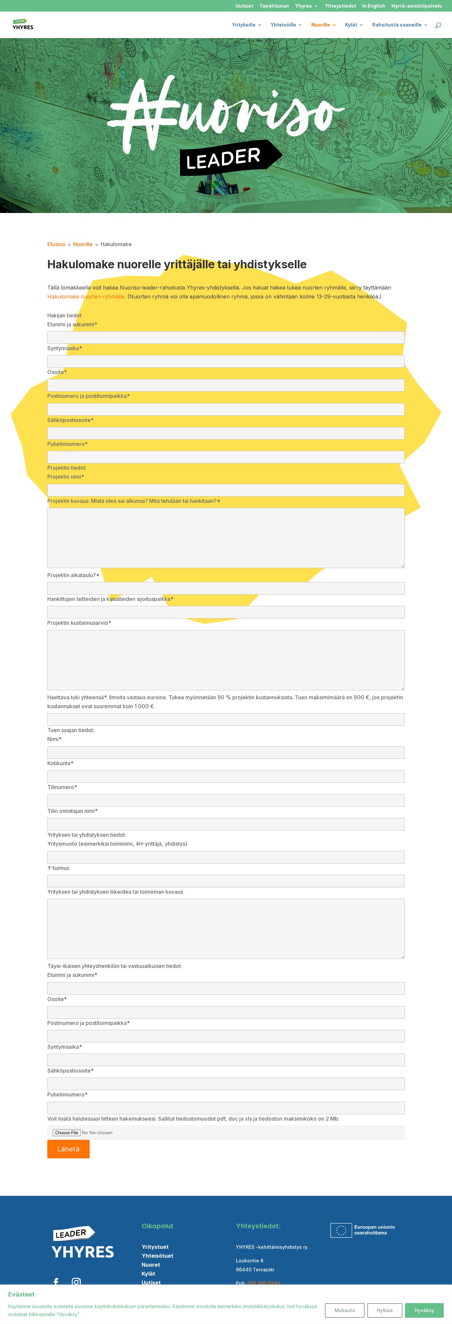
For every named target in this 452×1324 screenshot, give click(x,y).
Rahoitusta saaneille (397, 25)
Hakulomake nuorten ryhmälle (85, 296)
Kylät (351, 25)
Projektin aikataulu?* (73, 575)
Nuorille (320, 25)
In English (373, 6)
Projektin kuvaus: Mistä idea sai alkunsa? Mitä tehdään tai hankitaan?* (133, 501)
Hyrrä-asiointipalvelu (416, 6)
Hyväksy (424, 1310)
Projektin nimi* (65, 476)
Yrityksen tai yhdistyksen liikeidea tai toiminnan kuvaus (115, 891)
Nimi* (54, 739)
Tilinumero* (62, 787)
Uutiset (244, 6)
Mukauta (345, 1310)
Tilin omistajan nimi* (72, 811)
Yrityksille (243, 25)
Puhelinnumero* (67, 444)
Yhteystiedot (340, 6)
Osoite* (57, 372)
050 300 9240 (264, 1283)
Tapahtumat (274, 6)
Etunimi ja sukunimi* (72, 324)
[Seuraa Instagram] (76, 1283)
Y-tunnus (58, 868)
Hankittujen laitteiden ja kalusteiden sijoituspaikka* (110, 599)
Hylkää (385, 1310)
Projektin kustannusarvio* (79, 622)
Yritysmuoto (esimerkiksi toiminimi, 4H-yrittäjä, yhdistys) (117, 843)
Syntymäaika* (64, 348)
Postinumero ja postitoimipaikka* (88, 396)
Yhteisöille (283, 25)
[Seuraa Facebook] (56, 1282)
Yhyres (303, 6)
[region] (226, 1304)
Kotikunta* (60, 763)
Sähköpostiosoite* (70, 420)
